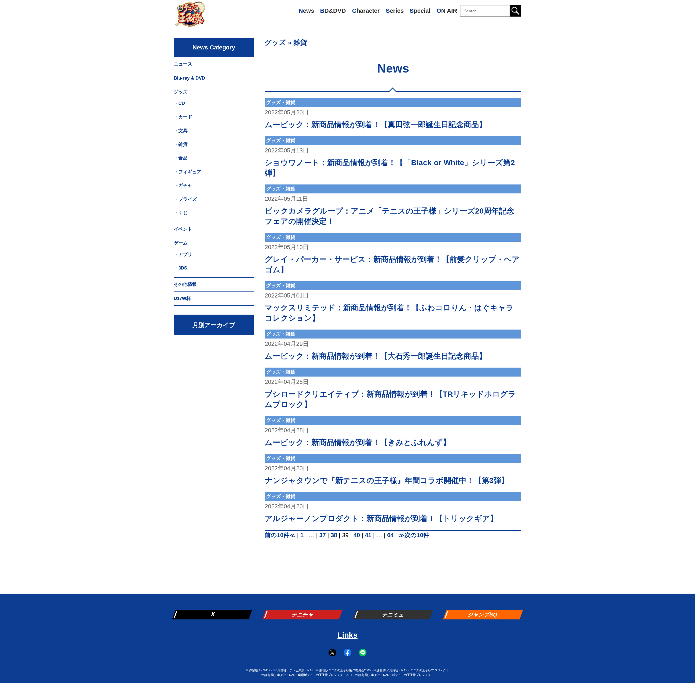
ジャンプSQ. (483, 615)
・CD (179, 103)
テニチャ (303, 615)
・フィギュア (187, 171)
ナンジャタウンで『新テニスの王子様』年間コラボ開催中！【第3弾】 (387, 480)
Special (420, 10)
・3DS (180, 268)
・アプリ (183, 254)
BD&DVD (333, 10)
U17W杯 (182, 298)
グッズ (275, 42)
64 (390, 535)
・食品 (181, 158)
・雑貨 (181, 144)
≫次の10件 (414, 535)
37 (322, 535)
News (306, 10)
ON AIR (447, 10)
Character (366, 10)
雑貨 (300, 42)
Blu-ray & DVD (189, 78)
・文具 (181, 130)
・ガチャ (183, 185)
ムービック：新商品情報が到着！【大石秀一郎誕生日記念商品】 (375, 356)
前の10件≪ (280, 535)
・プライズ (185, 199)
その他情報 (185, 284)
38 (334, 535)
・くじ (181, 212)
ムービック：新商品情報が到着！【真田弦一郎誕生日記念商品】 (375, 124)
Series (395, 10)
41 (368, 535)
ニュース (183, 64)
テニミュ (393, 615)
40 (356, 535)
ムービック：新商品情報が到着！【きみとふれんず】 (357, 442)
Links (347, 635)
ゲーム (181, 243)
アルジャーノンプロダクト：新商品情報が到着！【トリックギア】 (381, 518)
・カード (183, 117)
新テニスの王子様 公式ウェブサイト (190, 16)
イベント (183, 229)
